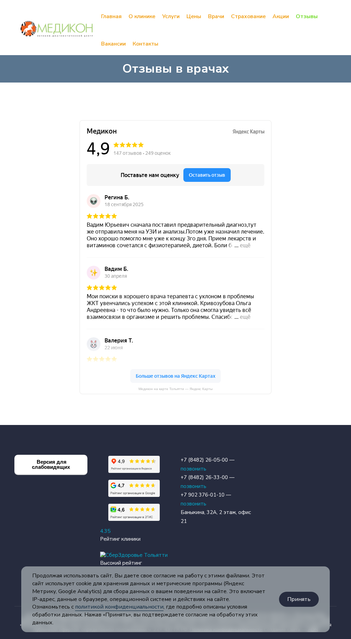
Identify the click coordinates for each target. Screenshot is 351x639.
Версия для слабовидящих (51, 464)
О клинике (142, 16)
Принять (299, 599)
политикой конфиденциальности (119, 607)
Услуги (171, 16)
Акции (281, 16)
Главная (111, 16)
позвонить (193, 468)
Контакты (145, 44)
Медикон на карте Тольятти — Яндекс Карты (175, 389)
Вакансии (113, 44)
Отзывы (307, 16)
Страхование (248, 16)
